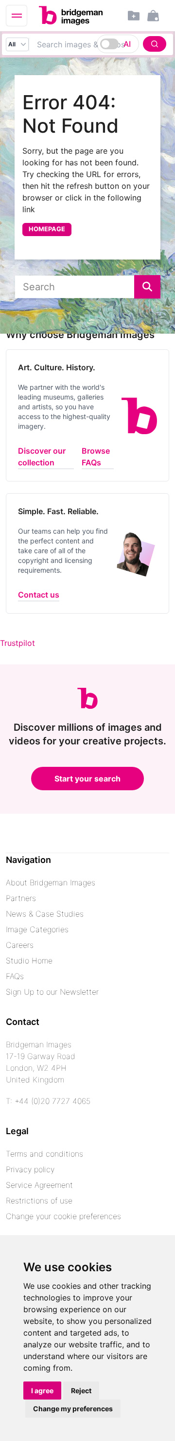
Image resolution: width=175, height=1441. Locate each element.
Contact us (38, 595)
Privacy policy (30, 1169)
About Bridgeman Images (50, 882)
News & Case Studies (45, 914)
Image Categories (37, 929)
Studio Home (29, 960)
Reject (81, 1390)
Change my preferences (73, 1408)
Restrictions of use (39, 1200)
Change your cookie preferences (63, 1216)
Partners (21, 898)
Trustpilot (17, 643)
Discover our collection (42, 456)
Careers (20, 945)
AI (127, 44)
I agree (42, 1390)
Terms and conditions (44, 1154)
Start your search (87, 778)
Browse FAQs (96, 456)
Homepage (47, 229)
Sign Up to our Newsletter (52, 992)
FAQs (15, 976)
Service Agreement (39, 1185)
